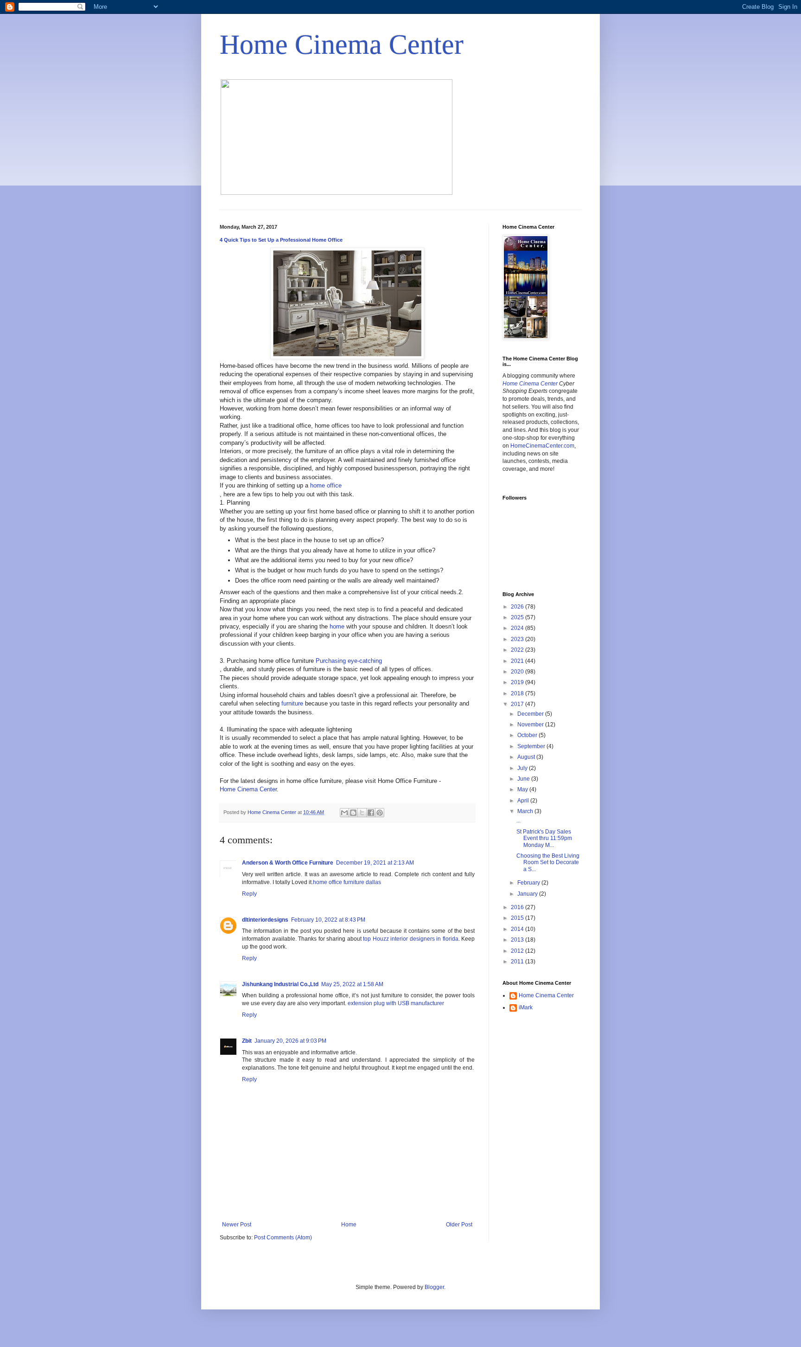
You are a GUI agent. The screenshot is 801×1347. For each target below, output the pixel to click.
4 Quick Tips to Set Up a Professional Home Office (281, 240)
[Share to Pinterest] (379, 812)
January (528, 894)
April (523, 800)
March (525, 811)
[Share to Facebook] (370, 812)
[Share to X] (362, 812)
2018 (518, 693)
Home (348, 1224)
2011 (518, 961)
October (528, 735)
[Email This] (344, 812)
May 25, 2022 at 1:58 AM (352, 984)
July (523, 768)
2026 (518, 606)
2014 (518, 929)
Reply (249, 894)
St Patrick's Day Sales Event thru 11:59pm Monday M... (544, 838)
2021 (518, 661)
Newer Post (236, 1224)
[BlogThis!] (353, 812)
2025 (518, 617)
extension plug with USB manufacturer (396, 1003)
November (531, 724)
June (524, 779)
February (529, 882)
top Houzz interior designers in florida (410, 939)
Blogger (434, 1287)
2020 (518, 671)
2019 (518, 682)
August (526, 757)
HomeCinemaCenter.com (542, 446)
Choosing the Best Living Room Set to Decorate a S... (547, 862)
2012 (518, 951)
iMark (526, 1007)
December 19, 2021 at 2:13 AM (375, 863)
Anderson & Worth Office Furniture (287, 863)
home (337, 626)
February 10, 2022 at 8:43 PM (328, 920)
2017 (518, 704)
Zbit (247, 1041)
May (523, 789)
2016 (518, 907)
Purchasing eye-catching (349, 660)
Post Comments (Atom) (283, 1237)
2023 (518, 639)
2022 (518, 650)
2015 (518, 918)
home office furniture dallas (347, 882)
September (532, 746)
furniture (292, 703)
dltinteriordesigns (265, 920)
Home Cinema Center (342, 44)
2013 (518, 939)
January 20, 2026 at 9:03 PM (290, 1041)
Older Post (459, 1224)
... (518, 820)
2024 (518, 628)
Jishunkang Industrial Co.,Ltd (280, 984)
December (531, 714)
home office (326, 485)
